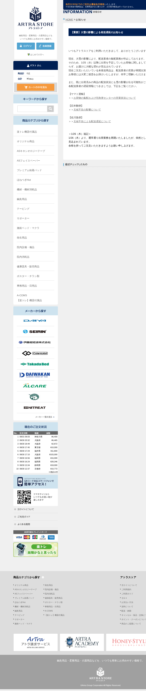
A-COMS (22, 295)
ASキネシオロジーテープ (31, 151)
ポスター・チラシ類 (28, 276)
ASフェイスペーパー (28, 160)
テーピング (23, 208)
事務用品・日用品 (27, 285)
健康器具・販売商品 (28, 266)
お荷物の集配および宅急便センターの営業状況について (105, 97)
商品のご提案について (131, 624)
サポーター (23, 218)
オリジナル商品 (25, 141)
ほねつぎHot (24, 179)
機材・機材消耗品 (27, 189)
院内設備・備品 (25, 247)
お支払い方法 (127, 602)
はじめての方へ (37, 55)
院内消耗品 (23, 256)
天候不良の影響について (87, 109)
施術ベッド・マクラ (28, 228)
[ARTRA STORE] (35, 17)
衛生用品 (22, 237)
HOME (69, 19)
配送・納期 (126, 611)
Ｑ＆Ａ (124, 598)
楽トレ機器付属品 (27, 131)
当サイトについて (129, 585)
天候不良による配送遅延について (92, 121)
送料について (127, 606)
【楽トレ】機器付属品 (29, 300)
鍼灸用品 (22, 199)
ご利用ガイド (127, 594)
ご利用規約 (126, 589)
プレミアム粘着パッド (29, 170)
